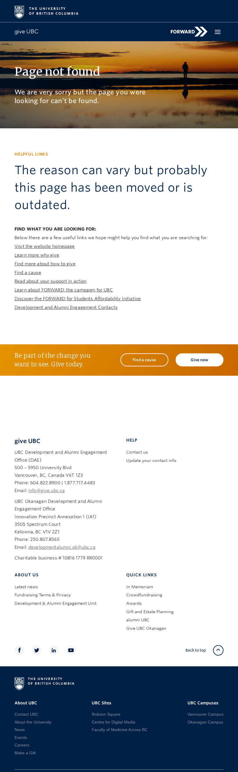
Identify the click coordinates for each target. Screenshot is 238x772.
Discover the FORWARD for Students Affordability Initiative (78, 298)
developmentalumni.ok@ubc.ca (61, 547)
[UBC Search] (216, 9)
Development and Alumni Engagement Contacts (66, 307)
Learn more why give (37, 255)
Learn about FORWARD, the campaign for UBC (64, 290)
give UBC (27, 441)
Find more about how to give (45, 264)
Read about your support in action (51, 281)
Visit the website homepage (45, 246)
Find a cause (28, 272)
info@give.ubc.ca (46, 490)
